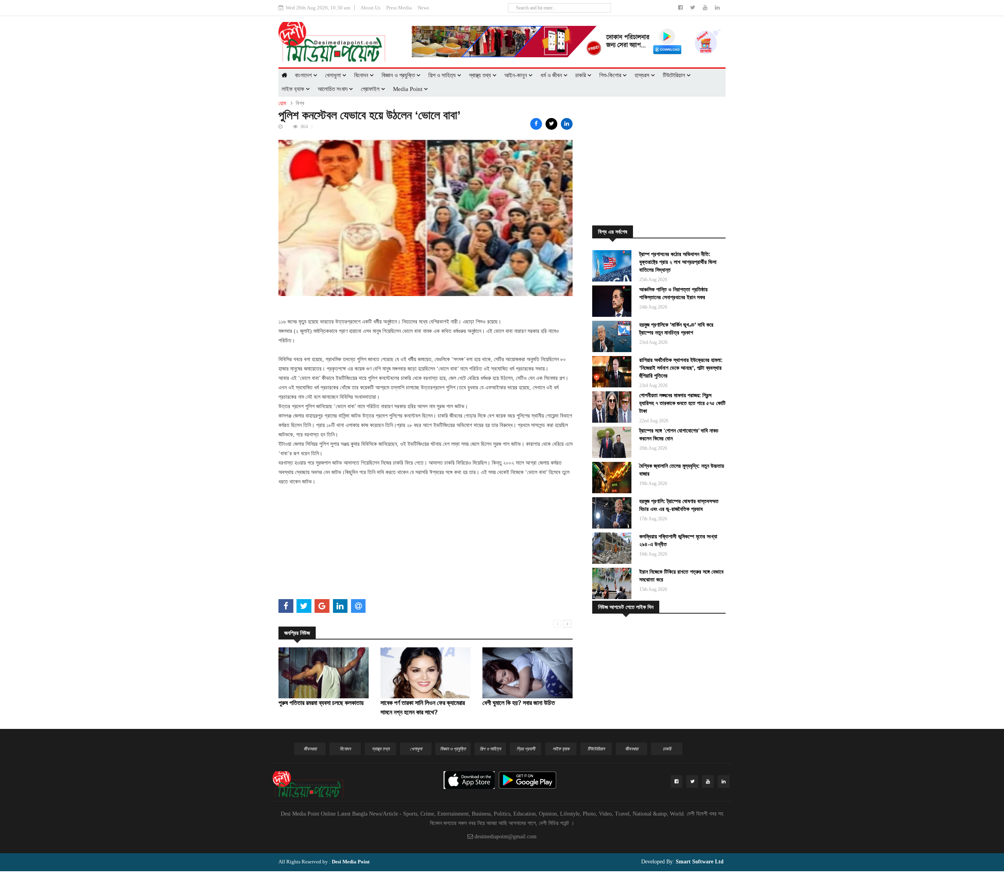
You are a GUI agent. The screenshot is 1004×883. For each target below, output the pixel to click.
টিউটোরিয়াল (675, 75)
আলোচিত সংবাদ (333, 89)
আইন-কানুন (516, 75)
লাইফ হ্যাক (294, 89)
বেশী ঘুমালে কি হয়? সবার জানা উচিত (518, 702)
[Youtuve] (706, 8)
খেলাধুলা (333, 75)
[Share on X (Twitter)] (551, 124)
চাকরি (581, 75)
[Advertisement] (425, 541)
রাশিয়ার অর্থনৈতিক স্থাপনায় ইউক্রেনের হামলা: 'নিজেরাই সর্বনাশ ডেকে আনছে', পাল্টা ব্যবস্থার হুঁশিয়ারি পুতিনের (680, 368)
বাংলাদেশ (304, 75)
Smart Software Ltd (699, 862)
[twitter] (693, 8)
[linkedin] (717, 8)
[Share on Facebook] (536, 124)
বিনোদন (362, 75)
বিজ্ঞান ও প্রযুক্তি (399, 75)
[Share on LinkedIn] (567, 124)
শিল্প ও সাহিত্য (442, 75)
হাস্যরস (643, 75)
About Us (370, 8)
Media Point (408, 89)
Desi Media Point (350, 862)
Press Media (399, 8)
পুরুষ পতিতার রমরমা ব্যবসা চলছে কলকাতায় (321, 702)
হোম (282, 103)
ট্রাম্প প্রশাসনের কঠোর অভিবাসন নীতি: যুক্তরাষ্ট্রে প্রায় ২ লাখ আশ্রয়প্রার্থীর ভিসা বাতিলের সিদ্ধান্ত (678, 262)
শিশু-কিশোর (611, 75)
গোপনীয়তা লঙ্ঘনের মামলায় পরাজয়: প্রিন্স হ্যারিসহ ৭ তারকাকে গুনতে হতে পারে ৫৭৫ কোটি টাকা (682, 403)
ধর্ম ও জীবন (552, 75)
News (423, 8)
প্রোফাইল (371, 89)
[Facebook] (681, 8)
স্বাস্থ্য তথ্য (481, 75)
